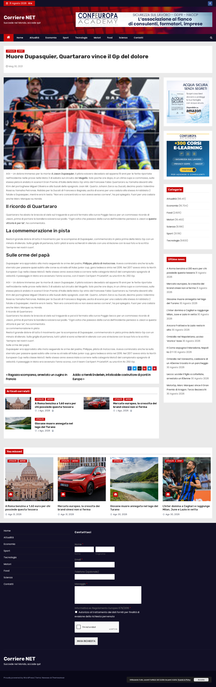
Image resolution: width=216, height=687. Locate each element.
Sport (66, 37)
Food (110, 37)
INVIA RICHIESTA (86, 641)
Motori (97, 37)
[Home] (9, 37)
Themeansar (58, 677)
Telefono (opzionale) (87, 571)
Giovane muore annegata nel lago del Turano (54, 425)
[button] (211, 37)
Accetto (201, 679)
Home (20, 37)
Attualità (34, 37)
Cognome (100, 554)
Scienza (123, 37)
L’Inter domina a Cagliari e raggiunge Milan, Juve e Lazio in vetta (186, 508)
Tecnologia (81, 37)
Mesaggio (81, 584)
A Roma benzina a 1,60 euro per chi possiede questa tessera (55, 405)
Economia (51, 37)
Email (79, 559)
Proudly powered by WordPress (19, 677)
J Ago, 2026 (43, 410)
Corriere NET (19, 18)
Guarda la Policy (184, 680)
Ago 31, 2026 (14, 514)
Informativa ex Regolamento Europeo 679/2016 (103, 608)
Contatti (138, 37)
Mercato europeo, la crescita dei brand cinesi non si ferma (135, 405)
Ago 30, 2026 (120, 514)
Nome (79, 544)
